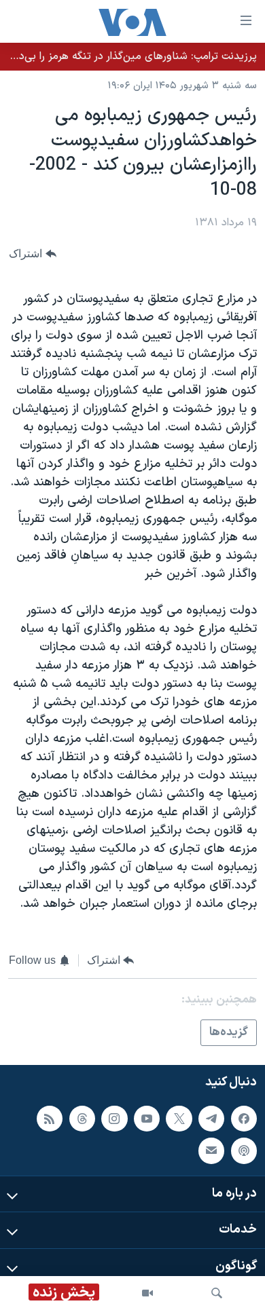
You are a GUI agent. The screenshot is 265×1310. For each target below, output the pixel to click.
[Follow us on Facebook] (244, 1118)
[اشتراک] (211, 1151)
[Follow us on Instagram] (114, 1118)
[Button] (32, 254)
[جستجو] (216, 1293)
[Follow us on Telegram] (211, 1118)
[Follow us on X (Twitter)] (179, 1118)
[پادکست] (244, 1151)
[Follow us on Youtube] (147, 1118)
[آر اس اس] (50, 1118)
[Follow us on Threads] (82, 1118)
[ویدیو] (147, 1293)
